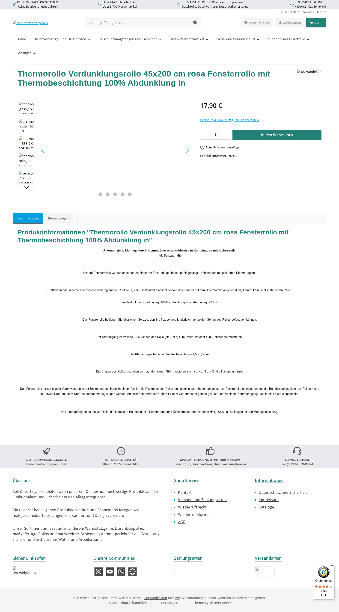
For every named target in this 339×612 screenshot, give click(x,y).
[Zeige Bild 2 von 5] (108, 194)
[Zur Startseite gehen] (30, 22)
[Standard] (265, 571)
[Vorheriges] (42, 150)
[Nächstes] (187, 150)
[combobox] (138, 22)
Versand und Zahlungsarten (202, 499)
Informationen (269, 480)
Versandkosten (155, 598)
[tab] (28, 218)
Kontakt (185, 492)
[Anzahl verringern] (205, 135)
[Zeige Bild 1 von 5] (100, 194)
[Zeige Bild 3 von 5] (115, 194)
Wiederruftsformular (196, 514)
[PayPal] (174, 571)
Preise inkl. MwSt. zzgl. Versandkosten (229, 120)
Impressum (269, 499)
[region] (104, 150)
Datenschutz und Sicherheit (283, 492)
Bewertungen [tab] (58, 218)
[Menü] (331, 566)
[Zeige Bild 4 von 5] (122, 194)
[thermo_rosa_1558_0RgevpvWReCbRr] (115, 150)
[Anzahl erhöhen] (226, 135)
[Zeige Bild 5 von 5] (130, 194)
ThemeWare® (220, 602)
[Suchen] (195, 22)
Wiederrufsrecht (192, 507)
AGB (181, 521)
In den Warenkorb (277, 134)
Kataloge (266, 507)
